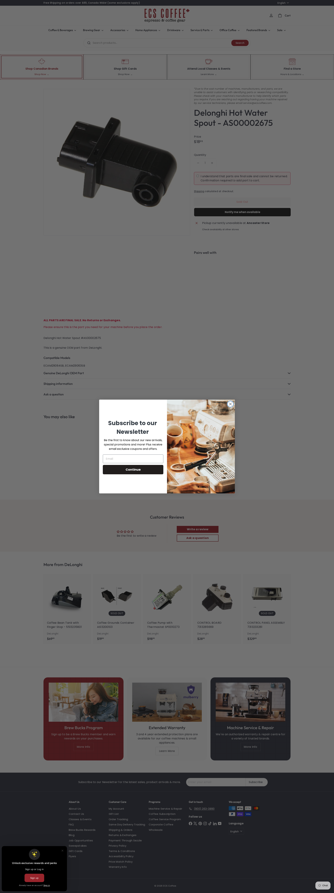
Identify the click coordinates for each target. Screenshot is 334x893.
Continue (133, 469)
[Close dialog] (230, 404)
